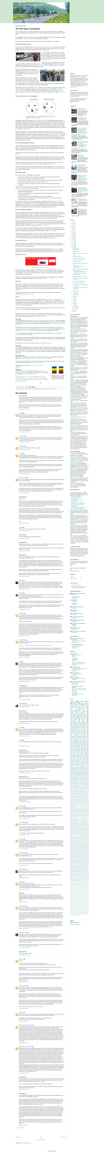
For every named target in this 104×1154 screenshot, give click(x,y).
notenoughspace (73, 809)
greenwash (84, 894)
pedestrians (72, 740)
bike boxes (81, 861)
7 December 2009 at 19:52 (24, 550)
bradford (73, 863)
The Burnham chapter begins (77, 673)
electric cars (78, 820)
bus (88, 756)
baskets (87, 779)
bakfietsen (85, 815)
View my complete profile (75, 924)
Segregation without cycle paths (76, 367)
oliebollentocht (80, 871)
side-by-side (84, 776)
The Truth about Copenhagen (76, 515)
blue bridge (80, 788)
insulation (85, 895)
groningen (79, 723)
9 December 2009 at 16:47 (24, 699)
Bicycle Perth (75, 610)
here (50, 230)
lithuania (79, 899)
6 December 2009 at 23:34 (24, 431)
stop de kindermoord (80, 911)
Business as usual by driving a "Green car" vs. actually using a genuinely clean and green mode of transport (83, 190)
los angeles (80, 791)
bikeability (87, 861)
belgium (87, 884)
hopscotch (79, 895)
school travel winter (74, 852)
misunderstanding (73, 807)
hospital (87, 867)
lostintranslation (83, 736)
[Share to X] (31, 387)
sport (85, 786)
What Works (72, 357)
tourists (71, 913)
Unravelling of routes (74, 371)
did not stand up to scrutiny (40, 316)
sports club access (74, 855)
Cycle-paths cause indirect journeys (78, 507)
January (74, 308)
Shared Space (73, 462)
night (73, 768)
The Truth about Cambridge (76, 525)
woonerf (81, 833)
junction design (84, 897)
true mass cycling (82, 812)
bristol (86, 837)
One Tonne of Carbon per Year (78, 681)
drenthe (72, 723)
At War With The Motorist (77, 613)
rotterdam (85, 874)
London (55, 249)
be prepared (78, 884)
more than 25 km (61, 233)
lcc (79, 783)
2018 (73, 230)
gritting (79, 732)
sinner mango (81, 711)
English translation (50, 320)
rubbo (77, 907)
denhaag (76, 866)
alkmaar (85, 881)
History (71, 372)
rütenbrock (76, 851)
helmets (84, 759)
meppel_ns (76, 900)
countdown (81, 890)
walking (87, 913)
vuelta (81, 797)
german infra (84, 804)
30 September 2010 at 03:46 (25, 955)
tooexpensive (79, 787)
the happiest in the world (80, 410)
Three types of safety (82, 209)
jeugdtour (87, 824)
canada (74, 781)
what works (78, 705)
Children (72, 403)
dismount (78, 843)
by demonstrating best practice (44, 343)
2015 (73, 236)
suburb (84, 754)
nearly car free (81, 468)
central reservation (79, 839)
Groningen (76, 420)
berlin (82, 837)
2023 (73, 221)
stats (48, 388)
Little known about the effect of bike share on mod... (80, 274)
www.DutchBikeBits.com (77, 644)
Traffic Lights (73, 381)
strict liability (81, 855)
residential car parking (78, 874)
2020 (73, 227)
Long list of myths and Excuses (76, 492)
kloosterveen (73, 767)
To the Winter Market (77, 256)
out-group (87, 774)
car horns (72, 888)
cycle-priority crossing (84, 865)
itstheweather (72, 806)
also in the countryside (20, 309)
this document (27, 140)
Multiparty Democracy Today (25, 1025)
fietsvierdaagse (81, 821)
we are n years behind (77, 858)
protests (85, 872)
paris (79, 848)
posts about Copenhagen (31, 313)
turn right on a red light (79, 385)
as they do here (33, 204)
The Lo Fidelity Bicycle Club (78, 616)
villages (85, 787)
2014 (73, 237)
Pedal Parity (74, 603)
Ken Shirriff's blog (76, 667)
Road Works (72, 425)
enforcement (83, 782)
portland (82, 828)
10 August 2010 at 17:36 (24, 947)
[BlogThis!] (30, 387)
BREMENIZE (74, 600)
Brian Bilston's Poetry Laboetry (78, 662)
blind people (78, 801)
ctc (79, 781)
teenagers (78, 769)
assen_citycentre (83, 761)
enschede (81, 866)
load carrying (84, 783)
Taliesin (20, 413)
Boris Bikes (72, 539)
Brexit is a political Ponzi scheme (78, 694)
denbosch (75, 758)
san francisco (86, 907)
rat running (82, 793)
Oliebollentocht (76, 249)
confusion (78, 889)
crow (81, 802)
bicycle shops (73, 788)
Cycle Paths (72, 363)
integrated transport (78, 724)
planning (78, 704)
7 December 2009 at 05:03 (24, 473)
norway (85, 807)
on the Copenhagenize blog (28, 378)
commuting (73, 720)
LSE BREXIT (74, 693)
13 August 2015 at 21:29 (24, 1021)
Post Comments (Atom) (26, 1143)
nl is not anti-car (75, 774)
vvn (71, 858)
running (81, 907)
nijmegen (72, 848)
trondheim (72, 879)
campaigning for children (79, 735)
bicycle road (73, 763)
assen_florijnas (73, 815)
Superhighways (73, 360)
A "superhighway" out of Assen (79, 282)
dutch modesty (83, 819)
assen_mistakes (85, 769)
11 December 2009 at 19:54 (24, 746)
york (84, 858)
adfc (88, 858)
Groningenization (40, 271)
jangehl (78, 897)
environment (75, 749)
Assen (82, 420)
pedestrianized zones (74, 476)
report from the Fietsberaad (42, 65)
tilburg (86, 856)
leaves (75, 847)
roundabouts (73, 760)
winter (87, 716)
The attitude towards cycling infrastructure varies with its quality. (82, 118)
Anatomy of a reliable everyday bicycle (78, 436)
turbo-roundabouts (75, 832)
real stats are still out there (37, 1006)
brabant (87, 862)
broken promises (73, 748)
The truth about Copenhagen (81, 155)
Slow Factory (22, 869)
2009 (73, 246)
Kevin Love (21, 446)
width (71, 833)
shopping (80, 740)
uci (74, 913)
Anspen (20, 453)
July (74, 298)
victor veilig (79, 913)
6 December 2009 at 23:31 (24, 409)
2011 (73, 243)
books (78, 862)
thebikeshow (79, 912)
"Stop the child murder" (76, 354)
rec (82, 904)
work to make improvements (58, 166)
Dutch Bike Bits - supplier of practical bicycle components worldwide (78, 587)
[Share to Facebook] (33, 387)
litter (86, 825)
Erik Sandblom (22, 640)
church (77, 888)
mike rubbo (83, 806)
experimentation (81, 893)
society (84, 750)
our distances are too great (76, 502)
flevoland (85, 844)
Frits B (20, 727)
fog (86, 893)
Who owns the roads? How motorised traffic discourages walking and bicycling (35, 645)
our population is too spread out (77, 499)
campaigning (73, 716)
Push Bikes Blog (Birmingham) (78, 593)
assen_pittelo (72, 837)
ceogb (77, 818)
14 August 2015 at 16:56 (24, 1042)
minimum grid (78, 902)
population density (77, 849)
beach (73, 801)
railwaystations (73, 722)
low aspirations (81, 767)
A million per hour (74, 343)
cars (71, 715)
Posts (73, 576)
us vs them (76, 797)
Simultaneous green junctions (21, 329)
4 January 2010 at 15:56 (24, 834)
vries (75, 880)
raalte (71, 874)
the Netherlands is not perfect (76, 461)
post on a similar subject (28, 376)
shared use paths (73, 853)
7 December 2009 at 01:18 (24, 442)
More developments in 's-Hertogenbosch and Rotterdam (79, 271)
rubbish (71, 875)
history (78, 726)
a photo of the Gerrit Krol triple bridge (28, 330)
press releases (41, 388)
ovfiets (71, 872)
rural (85, 726)
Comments (74, 578)
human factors (86, 773)
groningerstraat (82, 765)
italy (75, 897)
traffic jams (86, 830)
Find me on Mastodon (74, 570)
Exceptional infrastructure (75, 395)
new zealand (76, 792)
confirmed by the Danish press (39, 320)
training (77, 796)
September (75, 294)
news (79, 750)
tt (88, 812)
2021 (73, 225)
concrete (72, 865)
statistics (58, 375)
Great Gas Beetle (75, 596)
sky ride (85, 908)
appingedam (80, 883)
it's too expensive (74, 498)
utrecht (71, 779)
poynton (75, 904)
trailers (76, 812)
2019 (73, 228)
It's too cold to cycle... (77, 261)
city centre (80, 763)
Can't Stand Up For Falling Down (79, 631)
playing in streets (81, 810)
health (78, 759)
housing (77, 824)
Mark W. (20, 593)
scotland (76, 875)
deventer (85, 802)
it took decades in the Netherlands (78, 503)
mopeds (80, 807)
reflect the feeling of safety (31, 72)
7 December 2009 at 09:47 (24, 523)
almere (71, 883)
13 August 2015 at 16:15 (24, 1008)
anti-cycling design (79, 779)
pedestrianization (73, 810)
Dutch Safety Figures (74, 334)
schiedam (73, 908)
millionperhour (80, 870)
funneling (73, 823)
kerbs (71, 898)
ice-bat (82, 824)
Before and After (73, 376)
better (16, 236)
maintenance (76, 739)
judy (80, 733)
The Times (79, 834)
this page (50, 926)
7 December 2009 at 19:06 (24, 538)
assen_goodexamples (75, 710)
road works (78, 728)
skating (79, 853)
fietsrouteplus (86, 772)
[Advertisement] (40, 1132)
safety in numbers (83, 851)
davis (86, 890)
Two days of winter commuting (79, 258)
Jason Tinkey (22, 703)
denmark (31, 388)
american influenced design (77, 860)
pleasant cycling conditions (81, 744)
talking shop (75, 761)
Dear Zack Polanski (75, 682)
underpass (84, 778)
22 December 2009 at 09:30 (24, 801)
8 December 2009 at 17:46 (24, 609)
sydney (81, 829)
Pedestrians (72, 329)
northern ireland (73, 903)
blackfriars (74, 862)
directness (83, 714)
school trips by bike (83, 852)
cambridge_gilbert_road (82, 863)
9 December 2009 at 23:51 (24, 736)
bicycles (78, 715)
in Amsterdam (44, 1002)
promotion (81, 727)
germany (72, 765)
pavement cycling (83, 809)
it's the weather (74, 506)
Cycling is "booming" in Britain (76, 510)
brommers (78, 816)
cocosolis (21, 436)
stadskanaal (85, 909)
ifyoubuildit (86, 737)
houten (78, 805)
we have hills (73, 501)
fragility (71, 804)
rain (86, 810)
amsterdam (78, 746)
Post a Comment (20, 1127)
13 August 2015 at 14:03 (24, 981)
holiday (79, 742)
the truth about (52, 388)
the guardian (79, 777)
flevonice (77, 867)
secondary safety (83, 875)
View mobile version (40, 1139)
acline (20, 740)
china (86, 839)
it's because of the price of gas (77, 504)
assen (72, 701)
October (74, 292)
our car (78, 828)
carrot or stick (73, 733)
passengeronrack (78, 872)
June (74, 299)
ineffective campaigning (81, 731)
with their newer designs (36, 223)
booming (82, 862)
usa (81, 737)
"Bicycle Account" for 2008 (57, 134)
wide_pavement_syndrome (77, 814)
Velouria (20, 580)
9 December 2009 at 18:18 (24, 706)
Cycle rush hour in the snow (78, 259)
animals (84, 755)
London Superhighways (75, 535)
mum (84, 791)
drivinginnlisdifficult (73, 819)
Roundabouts (73, 387)
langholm (77, 898)
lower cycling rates (44, 484)
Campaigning (73, 349)
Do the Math (74, 658)
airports (81, 881)
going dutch (72, 742)
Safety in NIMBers (75, 659)
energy (81, 758)
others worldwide (77, 540)
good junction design (76, 773)
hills (76, 783)
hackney (71, 805)
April (74, 303)
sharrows (79, 908)
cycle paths (84, 701)
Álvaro (20, 527)
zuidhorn (79, 880)
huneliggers (73, 727)
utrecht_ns (77, 857)
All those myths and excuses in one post (82, 109)
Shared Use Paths (74, 469)
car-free (83, 816)
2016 (73, 234)
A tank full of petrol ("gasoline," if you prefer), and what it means (83, 200)
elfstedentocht (79, 844)
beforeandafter (73, 756)
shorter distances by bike (83, 760)
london (83, 719)
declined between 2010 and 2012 (29, 373)
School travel (73, 411)
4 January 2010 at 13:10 (24, 818)
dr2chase (21, 613)
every (73, 867)
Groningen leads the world (27, 293)
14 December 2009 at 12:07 (24, 772)
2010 (73, 244)
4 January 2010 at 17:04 (24, 848)
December (75, 248)
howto (80, 753)
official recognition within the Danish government (32, 350)
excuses (87, 723)
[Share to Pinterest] (34, 387)
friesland (71, 894)
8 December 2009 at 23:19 (24, 657)
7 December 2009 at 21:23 (24, 576)
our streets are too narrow (76, 497)
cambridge (83, 722)
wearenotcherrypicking (75, 755)
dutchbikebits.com (74, 736)
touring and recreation (83, 707)
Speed (71, 439)
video (75, 703)
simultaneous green (76, 786)
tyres (81, 832)
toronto (71, 857)
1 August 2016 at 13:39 (23, 1125)
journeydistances (75, 825)
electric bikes (78, 772)
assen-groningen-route (79, 800)
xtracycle (85, 797)
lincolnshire (80, 847)
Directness (72, 380)
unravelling (75, 737)
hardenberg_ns (73, 895)
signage (84, 732)
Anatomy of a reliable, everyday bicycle (82, 166)
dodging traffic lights (84, 748)
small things (73, 719)
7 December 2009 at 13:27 (24, 530)
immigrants (81, 846)
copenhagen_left (75, 890)
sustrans (72, 769)
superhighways (76, 741)
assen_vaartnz (75, 770)
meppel (71, 900)
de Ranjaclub (75, 653)
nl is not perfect (76, 718)
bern (72, 885)
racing (83, 720)
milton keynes (82, 900)
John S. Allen (22, 905)
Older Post (63, 1137)
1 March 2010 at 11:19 (23, 901)
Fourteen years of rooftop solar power (79, 678)
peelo (83, 848)
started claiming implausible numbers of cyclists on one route (31, 358)
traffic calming (80, 830)
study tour (86, 740)
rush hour (78, 754)
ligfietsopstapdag (73, 899)
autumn (79, 815)
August (74, 296)
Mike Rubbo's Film (76, 251)
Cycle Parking (73, 417)
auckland (73, 884)
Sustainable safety (74, 339)
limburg (81, 825)
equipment (87, 866)
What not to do (73, 452)
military (85, 847)
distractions (84, 843)
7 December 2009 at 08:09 (24, 492)
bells (76, 861)
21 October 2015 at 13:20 (24, 1073)
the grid (85, 829)
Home (41, 1137)
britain (82, 703)
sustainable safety (82, 876)
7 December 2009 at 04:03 (24, 449)
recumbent (82, 712)
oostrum (79, 903)
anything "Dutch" (76, 460)
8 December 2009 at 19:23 (24, 635)
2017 (73, 232)
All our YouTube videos (76, 585)
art (88, 883)
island (71, 897)
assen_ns (87, 800)
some (60, 235)
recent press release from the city (45, 47)
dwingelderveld (73, 844)
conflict (85, 763)
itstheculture (84, 805)
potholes (83, 849)
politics (85, 768)
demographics (73, 764)
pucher (45, 388)
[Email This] (28, 387)
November (75, 290)
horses (75, 846)
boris (85, 746)
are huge (24, 38)
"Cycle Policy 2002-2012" (40, 120)
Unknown (21, 806)
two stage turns (79, 879)
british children (82, 756)
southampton (72, 909)
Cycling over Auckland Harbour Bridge (80, 269)
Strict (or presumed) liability (76, 478)
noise (81, 774)
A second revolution (74, 324)
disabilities (84, 818)
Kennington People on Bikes (78, 620)
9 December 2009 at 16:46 (24, 681)
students (72, 777)
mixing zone (85, 902)
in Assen (29, 236)
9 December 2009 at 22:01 (24, 723)
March (74, 305)
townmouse (21, 395)
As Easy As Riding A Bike (77, 606)
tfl (70, 737)
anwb (75, 883)
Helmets (72, 483)
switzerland (72, 787)
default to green (80, 842)
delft (72, 866)
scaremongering (73, 484)
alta (76, 835)
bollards (87, 885)
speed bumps (73, 876)
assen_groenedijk (83, 835)
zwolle (86, 814)
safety (84, 718)
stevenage (72, 911)
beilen (83, 884)
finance (71, 783)
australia (84, 741)
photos (81, 716)
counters (76, 865)
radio (79, 904)
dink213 (20, 882)
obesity (82, 792)
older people (79, 768)
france (87, 821)
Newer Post (18, 1137)
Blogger (54, 1151)
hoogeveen (72, 824)
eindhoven (72, 820)
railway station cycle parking (42, 329)
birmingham (77, 885)
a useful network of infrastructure (36, 362)
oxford (84, 903)
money (84, 739)
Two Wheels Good (75, 627)
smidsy (81, 811)
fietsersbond (72, 750)
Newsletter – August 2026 (76, 663)
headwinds (85, 823)
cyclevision (72, 842)
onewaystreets (73, 828)
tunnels (78, 778)
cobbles (81, 888)
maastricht (85, 899)
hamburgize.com (22, 932)
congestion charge (85, 889)
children (72, 712)
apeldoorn (85, 860)
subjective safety (46, 59)
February (75, 306)
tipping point (85, 912)
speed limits (85, 853)
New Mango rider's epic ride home (80, 276)
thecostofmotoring (79, 856)
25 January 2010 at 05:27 (24, 877)
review (85, 728)
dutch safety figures (82, 764)
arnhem (84, 883)
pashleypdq (72, 732)
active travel (75, 881)
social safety (86, 733)
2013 (73, 239)
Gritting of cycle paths (74, 400)
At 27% (17, 168)
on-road (85, 871)
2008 (73, 310)
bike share (82, 770)
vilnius (83, 913)
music (87, 767)
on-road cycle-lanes (74, 784)
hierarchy (82, 867)
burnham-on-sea (73, 838)
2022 (73, 223)
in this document (45, 225)
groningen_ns (79, 823)
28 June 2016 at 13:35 (23, 1089)
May (74, 301)
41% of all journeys (50, 299)
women (76, 833)
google (78, 894)
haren (71, 846)
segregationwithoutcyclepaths (76, 730)
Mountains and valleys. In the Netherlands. (79, 267)
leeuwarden (84, 898)
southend (78, 909)
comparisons (21, 388)
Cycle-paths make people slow (77, 508)
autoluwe (72, 861)
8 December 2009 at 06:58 (24, 588)
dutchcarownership (74, 782)
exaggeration (35, 388)
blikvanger (82, 885)
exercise (75, 893)
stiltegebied (82, 795)
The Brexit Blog (75, 672)
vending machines (83, 857)
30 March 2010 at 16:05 (24, 928)
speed (71, 751)
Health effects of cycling (75, 424)
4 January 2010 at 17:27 (24, 865)
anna (20, 661)
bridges (78, 751)
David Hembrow (22, 477)
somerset (76, 829)
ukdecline (85, 832)
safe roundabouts (85, 784)
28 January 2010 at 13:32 (24, 889)
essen (71, 893)
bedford (78, 837)
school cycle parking (74, 811)
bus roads (81, 838)
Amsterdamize (42, 278)
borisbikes (72, 816)
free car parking (78, 804)
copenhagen (26, 388)
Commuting (72, 432)
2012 (73, 241)
